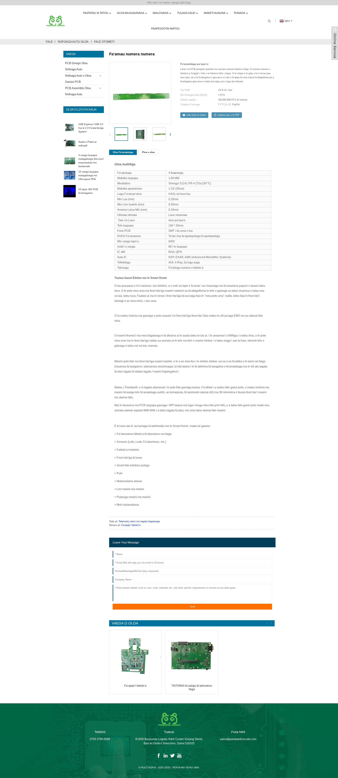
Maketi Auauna (214, 12)
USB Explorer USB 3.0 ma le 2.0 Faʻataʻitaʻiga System (91, 128)
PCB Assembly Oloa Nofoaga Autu (78, 91)
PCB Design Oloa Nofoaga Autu (76, 66)
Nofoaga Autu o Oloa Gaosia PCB (78, 78)
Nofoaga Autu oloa (73, 41)
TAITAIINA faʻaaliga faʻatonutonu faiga (191, 687)
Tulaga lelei (186, 12)
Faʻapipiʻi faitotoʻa (131, 525)
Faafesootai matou (165, 28)
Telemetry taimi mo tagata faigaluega (139, 521)
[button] (170, 134)
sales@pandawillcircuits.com (238, 739)
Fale (49, 41)
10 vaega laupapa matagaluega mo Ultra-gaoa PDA (88, 175)
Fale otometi (104, 41)
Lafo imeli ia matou (196, 115)
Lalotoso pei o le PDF (228, 115)
